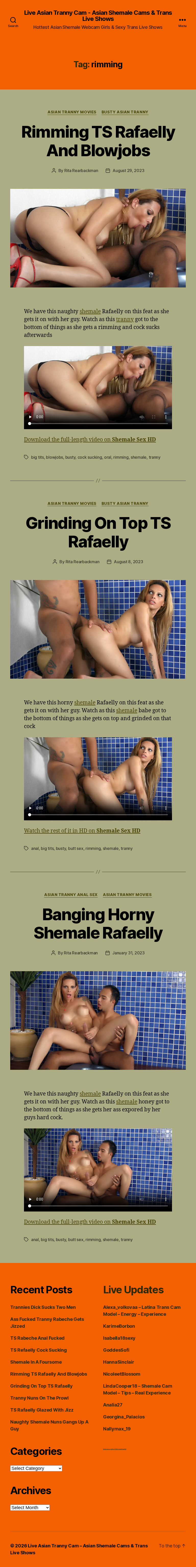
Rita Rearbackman (81, 170)
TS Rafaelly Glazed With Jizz (41, 1410)
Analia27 (112, 1404)
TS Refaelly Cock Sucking (38, 1350)
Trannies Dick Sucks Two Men (43, 1307)
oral (107, 457)
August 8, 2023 (128, 561)
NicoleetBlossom (121, 1374)
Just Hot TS (113, 1449)
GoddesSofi (116, 1350)
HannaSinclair (118, 1362)
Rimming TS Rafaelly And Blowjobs (98, 141)
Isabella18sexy (119, 1338)
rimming (120, 457)
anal (35, 848)
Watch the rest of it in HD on (82, 830)
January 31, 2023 (128, 952)
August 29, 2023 (128, 170)
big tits (37, 457)
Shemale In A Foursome (36, 1362)
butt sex (75, 848)
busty (70, 457)
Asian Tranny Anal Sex (71, 894)
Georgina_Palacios (123, 1416)
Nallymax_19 (117, 1428)
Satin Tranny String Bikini (121, 1449)
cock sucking (90, 457)
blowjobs (54, 457)
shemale (90, 311)
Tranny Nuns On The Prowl (39, 1398)
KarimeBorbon (119, 1326)
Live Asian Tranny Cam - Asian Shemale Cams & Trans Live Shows (98, 16)
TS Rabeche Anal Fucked (37, 1338)
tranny (125, 319)
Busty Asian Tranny (125, 112)
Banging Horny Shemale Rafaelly (98, 923)
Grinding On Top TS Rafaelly (98, 532)
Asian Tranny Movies (71, 112)
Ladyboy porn (107, 1449)
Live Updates (133, 1289)
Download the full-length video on (90, 439)
